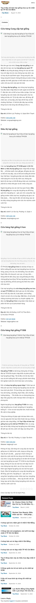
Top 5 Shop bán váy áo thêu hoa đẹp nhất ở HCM (18, 559)
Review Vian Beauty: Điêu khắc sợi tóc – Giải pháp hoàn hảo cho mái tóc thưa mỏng (23, 515)
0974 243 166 (10, 216)
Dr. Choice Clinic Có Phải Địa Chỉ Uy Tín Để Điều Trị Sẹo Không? (22, 504)
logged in (12, 601)
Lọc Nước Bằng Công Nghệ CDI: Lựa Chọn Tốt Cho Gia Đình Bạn (23, 590)
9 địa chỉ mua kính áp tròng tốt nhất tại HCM (16, 579)
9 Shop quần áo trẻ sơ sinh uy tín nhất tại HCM (17, 569)
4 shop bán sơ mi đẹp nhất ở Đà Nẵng (16, 541)
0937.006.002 (10, 442)
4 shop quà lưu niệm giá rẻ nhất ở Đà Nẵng (18, 522)
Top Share (5, 13)
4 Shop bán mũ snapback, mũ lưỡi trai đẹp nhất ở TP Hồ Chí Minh (17, 532)
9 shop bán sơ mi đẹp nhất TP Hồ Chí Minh (18, 549)
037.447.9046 (10, 319)
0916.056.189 (10, 118)
